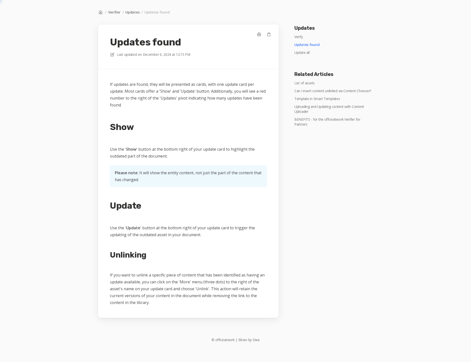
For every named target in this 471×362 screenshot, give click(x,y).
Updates (132, 12)
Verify (298, 36)
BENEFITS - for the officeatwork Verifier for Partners (327, 122)
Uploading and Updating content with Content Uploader (329, 109)
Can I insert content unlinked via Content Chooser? (332, 90)
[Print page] (259, 34)
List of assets (304, 83)
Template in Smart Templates (317, 98)
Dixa (256, 339)
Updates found (157, 12)
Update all (302, 52)
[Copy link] (269, 34)
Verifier (114, 12)
